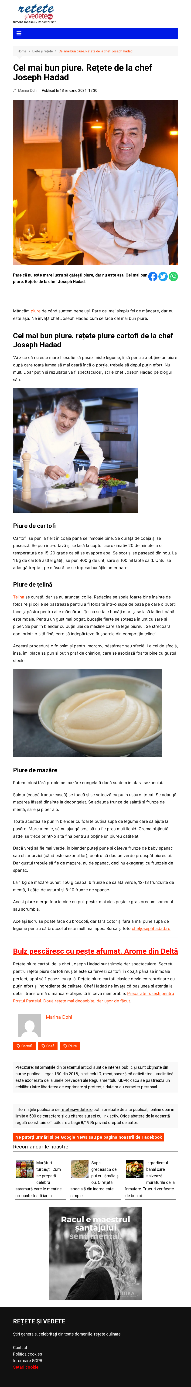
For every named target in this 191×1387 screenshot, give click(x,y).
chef (50, 1046)
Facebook (152, 1137)
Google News (74, 1137)
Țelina (18, 596)
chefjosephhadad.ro (151, 928)
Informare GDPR (27, 1360)
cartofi (26, 1046)
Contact (20, 1347)
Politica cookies (27, 1354)
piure (36, 310)
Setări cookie (25, 1367)
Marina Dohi (27, 90)
